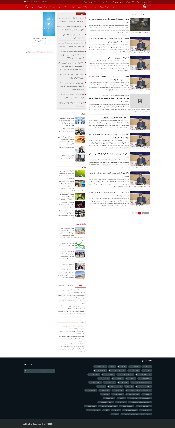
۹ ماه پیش (66, 344)
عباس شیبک (109, 398)
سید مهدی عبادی (116, 386)
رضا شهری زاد (118, 394)
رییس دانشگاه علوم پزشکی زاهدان (139, 398)
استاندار (147, 366)
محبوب (70, 285)
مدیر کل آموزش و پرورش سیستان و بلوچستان (136, 414)
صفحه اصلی (146, 14)
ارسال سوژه (144, 2)
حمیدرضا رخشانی (127, 406)
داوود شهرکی (118, 378)
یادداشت (83, 322)
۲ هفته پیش (75, 334)
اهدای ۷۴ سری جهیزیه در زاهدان (118, 58)
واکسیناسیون (134, 370)
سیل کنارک (121, 402)
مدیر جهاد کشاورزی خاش (109, 406)
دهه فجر (147, 394)
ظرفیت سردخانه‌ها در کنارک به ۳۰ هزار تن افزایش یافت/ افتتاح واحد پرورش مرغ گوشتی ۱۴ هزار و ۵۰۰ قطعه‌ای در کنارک (71, 54)
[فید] (34, 2)
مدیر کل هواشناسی (106, 402)
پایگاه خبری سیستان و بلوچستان (140, 402)
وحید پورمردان (101, 366)
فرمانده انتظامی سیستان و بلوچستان (139, 390)
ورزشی (84, 166)
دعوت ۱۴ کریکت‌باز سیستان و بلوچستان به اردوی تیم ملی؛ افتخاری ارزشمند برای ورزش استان (66, 196)
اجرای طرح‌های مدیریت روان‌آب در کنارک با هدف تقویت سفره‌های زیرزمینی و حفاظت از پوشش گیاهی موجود (72, 86)
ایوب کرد (147, 370)
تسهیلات (129, 386)
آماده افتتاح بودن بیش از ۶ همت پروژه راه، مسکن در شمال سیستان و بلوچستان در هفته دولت (66, 275)
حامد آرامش (91, 390)
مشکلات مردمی (105, 2)
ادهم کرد (131, 378)
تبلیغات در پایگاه (135, 2)
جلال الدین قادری (94, 410)
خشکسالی (124, 382)
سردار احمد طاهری (144, 374)
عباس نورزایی (94, 374)
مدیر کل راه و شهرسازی (126, 374)
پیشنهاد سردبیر (119, 2)
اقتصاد (83, 114)
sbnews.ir (105, 390)
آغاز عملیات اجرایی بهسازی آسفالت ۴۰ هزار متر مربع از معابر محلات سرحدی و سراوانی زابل (66, 266)
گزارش (112, 2)
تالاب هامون (146, 410)
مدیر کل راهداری (133, 394)
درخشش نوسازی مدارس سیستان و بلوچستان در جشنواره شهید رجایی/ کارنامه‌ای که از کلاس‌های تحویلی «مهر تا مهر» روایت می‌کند (71, 66)
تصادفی (61, 285)
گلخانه (122, 398)
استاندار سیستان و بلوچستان (141, 382)
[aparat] (31, 2)
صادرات (106, 394)
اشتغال (123, 366)
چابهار (115, 414)
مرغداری (102, 386)
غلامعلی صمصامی (131, 410)
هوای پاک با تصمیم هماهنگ (77, 344)
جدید (80, 285)
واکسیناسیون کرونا (144, 406)
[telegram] (25, 2)
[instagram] (28, 2)
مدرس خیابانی (95, 382)
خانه (150, 2)
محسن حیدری (110, 382)
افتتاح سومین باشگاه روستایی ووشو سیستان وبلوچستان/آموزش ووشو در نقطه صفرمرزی (66, 204)
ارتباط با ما (127, 2)
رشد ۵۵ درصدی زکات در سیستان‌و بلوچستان (115, 117)
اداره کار (117, 410)
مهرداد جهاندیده (145, 378)
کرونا (112, 366)
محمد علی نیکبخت (144, 386)
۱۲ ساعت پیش (71, 329)
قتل (107, 410)
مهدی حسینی (91, 406)
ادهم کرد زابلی (109, 374)
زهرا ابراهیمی (118, 390)
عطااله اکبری (134, 366)
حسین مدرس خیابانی (118, 370)
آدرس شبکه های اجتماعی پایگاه (91, 2)
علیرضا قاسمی (101, 370)
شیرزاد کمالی (104, 378)
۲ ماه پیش (80, 341)
